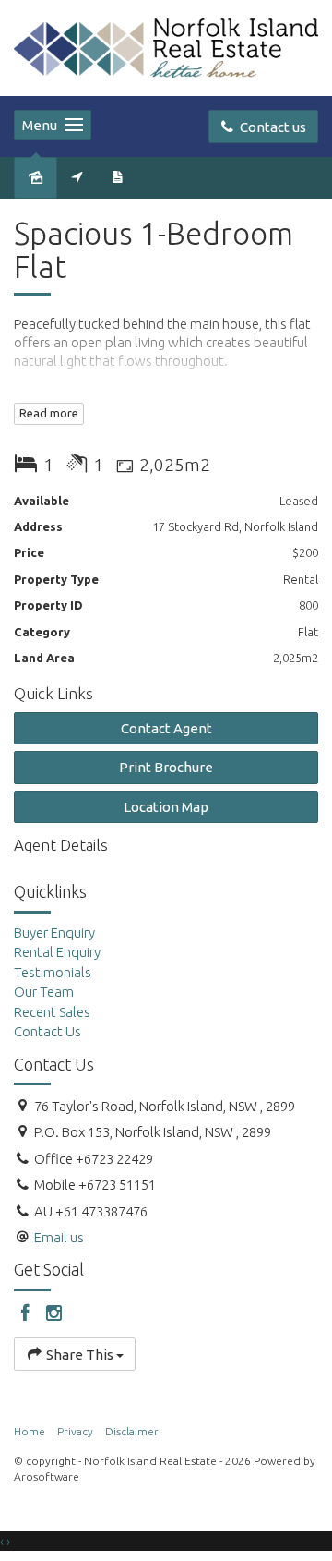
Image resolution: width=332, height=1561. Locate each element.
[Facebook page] (28, 1314)
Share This (79, 1354)
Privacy (75, 1431)
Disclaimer (132, 1431)
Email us (59, 1237)
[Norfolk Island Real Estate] (166, 46)
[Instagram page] (54, 1314)
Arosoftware (46, 1476)
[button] (166, 767)
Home (29, 1431)
